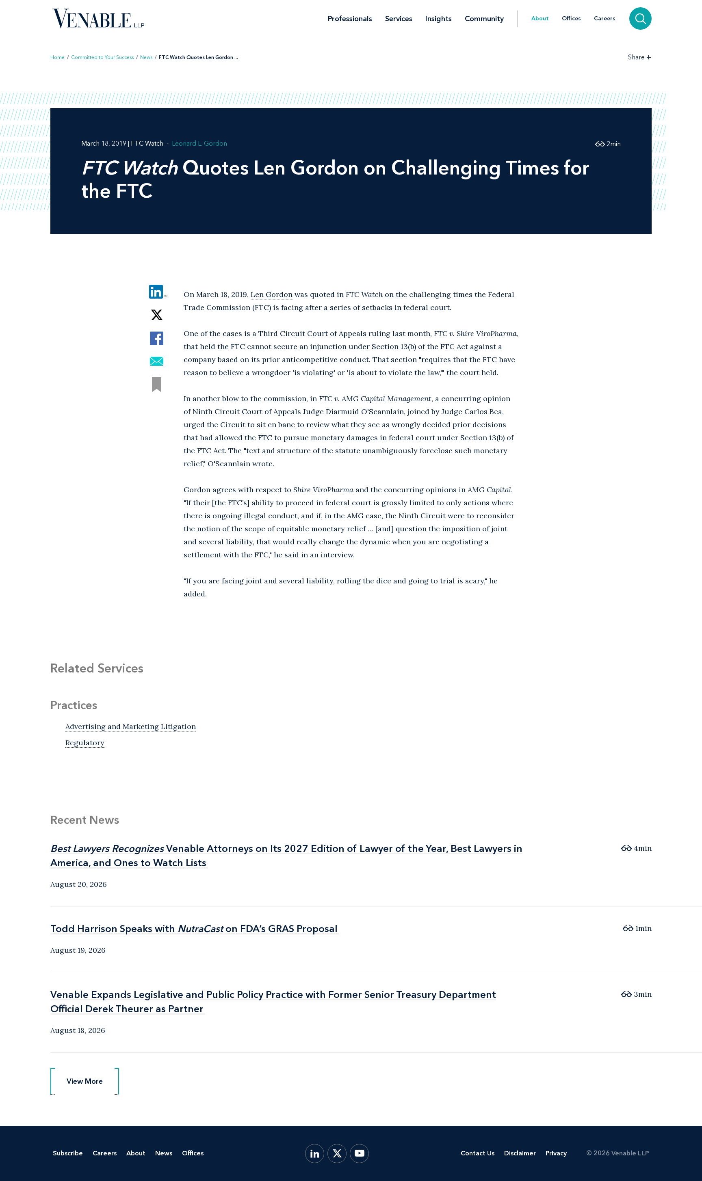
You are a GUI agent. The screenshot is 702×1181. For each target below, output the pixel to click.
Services (398, 18)
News (146, 57)
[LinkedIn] (314, 1153)
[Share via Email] (156, 361)
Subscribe (68, 1153)
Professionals (350, 18)
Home (57, 57)
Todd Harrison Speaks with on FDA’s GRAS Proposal (194, 928)
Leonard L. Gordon (199, 143)
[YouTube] (359, 1153)
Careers (604, 19)
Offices (571, 19)
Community (484, 18)
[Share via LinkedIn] (156, 291)
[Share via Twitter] (156, 315)
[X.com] (337, 1153)
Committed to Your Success (102, 57)
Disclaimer (520, 1153)
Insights (438, 18)
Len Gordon (271, 294)
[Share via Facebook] (156, 338)
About (540, 19)
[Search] (640, 18)
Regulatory (84, 742)
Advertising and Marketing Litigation (130, 726)
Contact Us (477, 1153)
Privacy (556, 1153)
